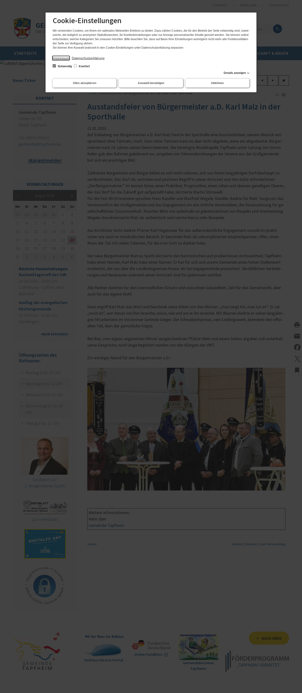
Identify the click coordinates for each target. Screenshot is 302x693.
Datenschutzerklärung (88, 58)
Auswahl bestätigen (151, 83)
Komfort (84, 66)
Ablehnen (217, 83)
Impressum (61, 58)
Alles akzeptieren (84, 83)
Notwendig (65, 66)
